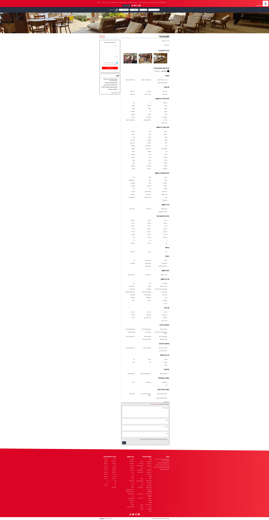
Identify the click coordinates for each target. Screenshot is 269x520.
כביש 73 (149, 234)
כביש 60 (133, 234)
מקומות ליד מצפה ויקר (112, 89)
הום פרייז (165, 163)
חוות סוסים (165, 300)
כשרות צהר (132, 263)
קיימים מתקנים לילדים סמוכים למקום (161, 332)
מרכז (150, 502)
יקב (133, 474)
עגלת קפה (132, 461)
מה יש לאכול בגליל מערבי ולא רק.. (110, 85)
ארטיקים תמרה (132, 197)
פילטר (166, 114)
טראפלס (133, 194)
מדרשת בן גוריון (140, 481)
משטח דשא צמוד (131, 332)
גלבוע (142, 461)
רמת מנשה (149, 474)
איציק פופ (102, 518)
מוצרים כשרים (148, 260)
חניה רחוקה (148, 209)
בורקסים (165, 134)
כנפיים (165, 160)
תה (150, 111)
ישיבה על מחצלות (163, 286)
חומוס (166, 140)
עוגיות (150, 183)
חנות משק (132, 481)
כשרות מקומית (148, 263)
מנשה (142, 468)
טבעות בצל (164, 168)
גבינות (166, 143)
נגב (142, 483)
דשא (134, 283)
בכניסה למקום (164, 209)
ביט (134, 359)
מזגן (150, 283)
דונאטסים (165, 183)
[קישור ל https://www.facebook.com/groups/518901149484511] (139, 6)
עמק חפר (150, 509)
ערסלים (149, 286)
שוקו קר (149, 114)
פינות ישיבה (164, 283)
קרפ (150, 189)
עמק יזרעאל (149, 472)
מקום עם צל (148, 289)
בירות (134, 103)
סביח (150, 154)
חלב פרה (165, 312)
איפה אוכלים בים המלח (143, 2)
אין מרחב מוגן (132, 393)
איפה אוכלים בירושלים (132, 2)
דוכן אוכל (132, 502)
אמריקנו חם (148, 117)
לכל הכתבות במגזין (115, 92)
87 (134, 240)
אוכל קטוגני (132, 94)
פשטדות (133, 148)
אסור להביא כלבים (147, 348)
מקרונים (165, 186)
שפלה (150, 511)
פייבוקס (165, 362)
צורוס (166, 197)
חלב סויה (149, 312)
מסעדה (132, 459)
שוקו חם (133, 114)
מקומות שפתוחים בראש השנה (111, 82)
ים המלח (150, 491)
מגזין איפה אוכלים (114, 2)
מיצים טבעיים (164, 123)
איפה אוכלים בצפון (162, 2)
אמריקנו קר (165, 117)
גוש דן (142, 504)
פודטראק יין (131, 500)
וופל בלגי (133, 191)
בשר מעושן (132, 143)
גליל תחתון (149, 465)
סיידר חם (165, 120)
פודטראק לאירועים (130, 491)
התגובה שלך (165, 408)
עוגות (166, 137)
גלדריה (132, 478)
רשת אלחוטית (132, 286)
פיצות (134, 137)
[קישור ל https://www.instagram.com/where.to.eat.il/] (137, 6)
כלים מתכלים (148, 274)
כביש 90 (165, 223)
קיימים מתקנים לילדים (146, 329)
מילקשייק (149, 186)
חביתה (133, 163)
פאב (133, 496)
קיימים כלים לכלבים (163, 350)
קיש (166, 151)
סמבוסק (165, 166)
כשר (134, 260)
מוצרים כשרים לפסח (163, 266)
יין (150, 103)
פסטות (149, 137)
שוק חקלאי (132, 297)
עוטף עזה (150, 485)
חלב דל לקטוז (164, 320)
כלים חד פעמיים (131, 274)
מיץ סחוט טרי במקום (131, 120)
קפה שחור (133, 111)
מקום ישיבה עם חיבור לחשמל (161, 289)
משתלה (149, 300)
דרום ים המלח (149, 494)
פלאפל (133, 134)
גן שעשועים (148, 297)
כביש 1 (165, 226)
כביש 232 (133, 243)
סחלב (150, 177)
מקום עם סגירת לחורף (146, 292)
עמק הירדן (149, 470)
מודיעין (141, 507)
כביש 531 (149, 231)
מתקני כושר (132, 295)
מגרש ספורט (132, 289)
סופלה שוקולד (164, 194)
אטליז (132, 472)
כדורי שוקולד (164, 191)
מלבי (134, 177)
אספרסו (165, 108)
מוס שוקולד (164, 200)
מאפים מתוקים (132, 180)
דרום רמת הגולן (140, 465)
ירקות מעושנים (164, 148)
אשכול (141, 478)
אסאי (150, 131)
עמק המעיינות (140, 470)
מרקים (133, 151)
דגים (166, 146)
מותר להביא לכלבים (163, 348)
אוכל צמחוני (132, 91)
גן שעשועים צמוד (147, 336)
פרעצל (165, 154)
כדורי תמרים (148, 194)
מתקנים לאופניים (147, 295)
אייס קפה (149, 105)
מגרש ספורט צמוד (163, 339)
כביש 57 (149, 237)
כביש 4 (149, 220)
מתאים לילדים (148, 332)
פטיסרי (132, 504)
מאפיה (132, 487)
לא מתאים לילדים (163, 329)
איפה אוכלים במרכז (123, 2)
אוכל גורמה (148, 148)
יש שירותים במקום (163, 373)
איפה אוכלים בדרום (153, 2)
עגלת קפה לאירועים (130, 489)
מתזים (133, 300)
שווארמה (149, 140)
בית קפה (132, 465)
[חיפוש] (117, 10)
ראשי (168, 41)
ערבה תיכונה (140, 487)
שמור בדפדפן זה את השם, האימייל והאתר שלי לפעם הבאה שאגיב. (153, 439)
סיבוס (134, 362)
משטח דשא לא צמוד (146, 339)
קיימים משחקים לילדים (130, 329)
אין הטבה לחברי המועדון (146, 80)
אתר (167, 433)
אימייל (166, 427)
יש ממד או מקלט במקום (162, 393)
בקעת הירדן (149, 461)
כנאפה (165, 177)
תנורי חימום (165, 295)
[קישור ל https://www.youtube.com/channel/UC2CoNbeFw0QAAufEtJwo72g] (135, 6)
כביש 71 (149, 226)
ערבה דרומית (149, 487)
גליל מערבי (149, 463)
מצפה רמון (149, 483)
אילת (150, 478)
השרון (150, 507)
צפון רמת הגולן (140, 472)
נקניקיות (133, 157)
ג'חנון (150, 134)
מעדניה (132, 485)
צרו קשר (99, 2)
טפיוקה (133, 168)
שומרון (141, 509)
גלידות (166, 180)
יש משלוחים (164, 382)
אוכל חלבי (149, 91)
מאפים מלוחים (148, 191)
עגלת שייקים (131, 498)
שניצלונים (149, 166)
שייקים (149, 108)
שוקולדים (133, 146)
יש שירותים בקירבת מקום (146, 373)
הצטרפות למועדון (126, 5)
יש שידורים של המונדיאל (130, 292)
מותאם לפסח (148, 266)
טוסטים (149, 151)
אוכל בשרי (165, 91)
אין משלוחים (148, 382)
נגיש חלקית (132, 252)
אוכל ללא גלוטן (148, 94)
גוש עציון (150, 498)
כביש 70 (165, 229)
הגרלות (103, 2)
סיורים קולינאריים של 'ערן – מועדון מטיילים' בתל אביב (110, 79)
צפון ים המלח (140, 494)
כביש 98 (149, 223)
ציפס (150, 163)
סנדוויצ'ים (133, 131)
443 (134, 237)
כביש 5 (133, 229)
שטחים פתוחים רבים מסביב (161, 398)
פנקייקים (133, 186)
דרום (150, 476)
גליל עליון (141, 463)
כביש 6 (165, 220)
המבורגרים (133, 140)
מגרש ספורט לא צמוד (130, 336)
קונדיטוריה (132, 470)
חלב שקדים (164, 315)
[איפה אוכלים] (265, 3)
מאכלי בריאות (148, 146)
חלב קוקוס (149, 315)
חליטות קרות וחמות (147, 120)
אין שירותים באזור (131, 373)
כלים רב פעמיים (164, 274)
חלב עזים (133, 312)
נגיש (166, 252)
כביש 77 (133, 231)
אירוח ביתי (132, 468)
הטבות (107, 2)
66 (150, 240)
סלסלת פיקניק (131, 494)
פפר (150, 362)
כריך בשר (149, 168)
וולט (166, 385)
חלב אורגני (165, 317)
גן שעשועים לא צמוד (163, 336)
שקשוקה (133, 154)
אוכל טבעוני (164, 94)
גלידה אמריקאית (147, 197)
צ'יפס (150, 157)
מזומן (166, 359)
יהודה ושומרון (149, 481)
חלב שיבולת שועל (147, 317)
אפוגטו (133, 108)
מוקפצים (133, 166)
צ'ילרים (165, 303)
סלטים (165, 131)
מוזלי (134, 189)
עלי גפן (149, 160)
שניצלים (165, 157)
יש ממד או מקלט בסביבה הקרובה (146, 394)
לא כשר (165, 260)
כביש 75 (165, 234)
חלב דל (133, 317)
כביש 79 (149, 243)
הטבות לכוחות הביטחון (130, 80)
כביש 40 (133, 223)
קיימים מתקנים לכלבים (130, 348)
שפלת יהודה (149, 489)
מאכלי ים (149, 143)
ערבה (142, 485)
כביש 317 (165, 237)
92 (166, 243)
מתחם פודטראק (130, 507)
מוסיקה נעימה (164, 292)
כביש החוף (132, 220)
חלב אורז (133, 315)
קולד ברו (133, 117)
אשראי (149, 359)
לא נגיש (149, 252)
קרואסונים (133, 183)
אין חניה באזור (132, 209)
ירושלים (150, 496)
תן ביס (166, 365)
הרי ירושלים (140, 498)
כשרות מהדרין (164, 263)
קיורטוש (165, 189)
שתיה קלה (165, 103)
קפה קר (165, 105)
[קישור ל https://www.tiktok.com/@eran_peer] (132, 6)
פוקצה (133, 160)
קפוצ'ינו (133, 105)
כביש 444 (165, 231)
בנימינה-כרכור (149, 504)
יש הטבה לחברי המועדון (162, 80)
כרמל (150, 468)
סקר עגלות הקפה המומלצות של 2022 (109, 87)
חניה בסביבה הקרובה (163, 211)
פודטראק (132, 463)
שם (167, 420)
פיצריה (132, 476)
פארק (166, 297)
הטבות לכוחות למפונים (162, 82)
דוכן (133, 483)
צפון (151, 459)
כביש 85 (149, 229)
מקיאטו (165, 111)
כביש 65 (133, 226)
